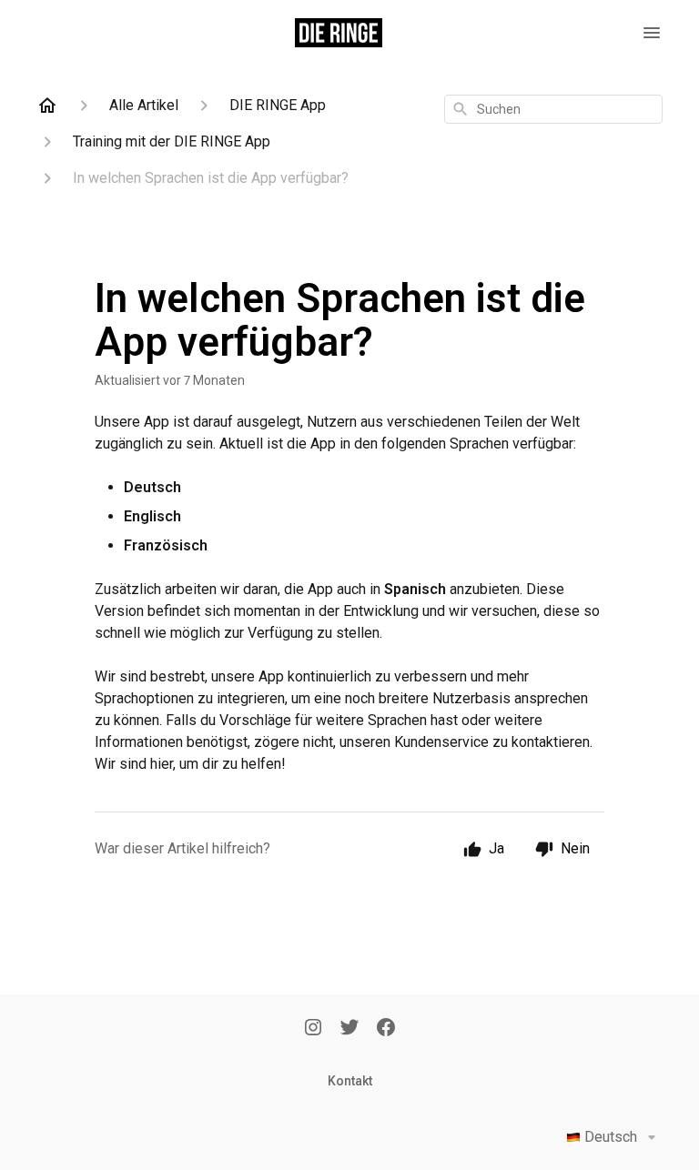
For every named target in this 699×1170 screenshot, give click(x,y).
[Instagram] (313, 1029)
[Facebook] (386, 1029)
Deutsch (610, 1136)
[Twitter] (349, 1029)
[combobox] (553, 109)
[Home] (47, 105)
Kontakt (350, 1081)
